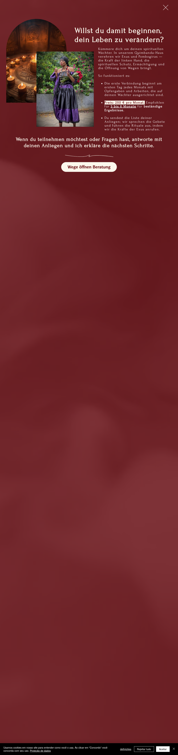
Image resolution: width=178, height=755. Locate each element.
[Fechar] (174, 749)
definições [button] (125, 749)
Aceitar (163, 749)
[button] (165, 7)
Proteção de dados (40, 750)
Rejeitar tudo (144, 749)
